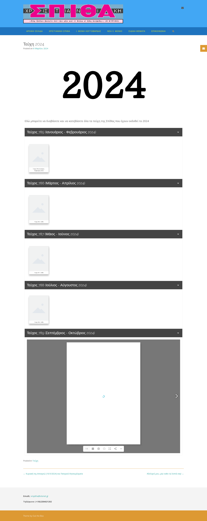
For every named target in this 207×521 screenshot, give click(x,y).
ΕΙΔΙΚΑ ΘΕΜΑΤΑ (137, 31)
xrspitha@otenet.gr (39, 496)
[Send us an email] (182, 7)
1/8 (86, 449)
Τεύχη (35, 460)
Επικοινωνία (158, 31)
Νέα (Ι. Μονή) (114, 31)
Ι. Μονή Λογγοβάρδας (88, 31)
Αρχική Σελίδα (34, 31)
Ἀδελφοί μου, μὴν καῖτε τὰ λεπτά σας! (165, 473)
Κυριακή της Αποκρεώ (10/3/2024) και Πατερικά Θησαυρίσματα (53, 473)
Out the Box (38, 516)
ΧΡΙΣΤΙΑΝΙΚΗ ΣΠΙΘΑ (59, 31)
